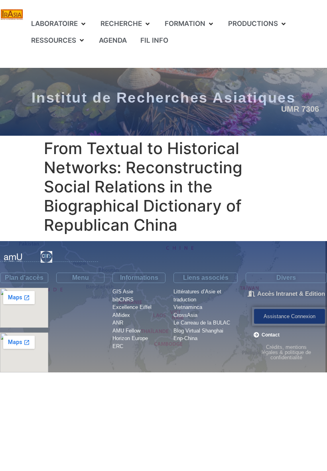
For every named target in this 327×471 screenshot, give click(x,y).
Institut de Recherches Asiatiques (164, 97)
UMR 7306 (300, 109)
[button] (59, 24)
